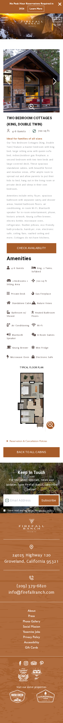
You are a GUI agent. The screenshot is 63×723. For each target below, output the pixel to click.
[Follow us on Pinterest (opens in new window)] (41, 663)
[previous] (8, 82)
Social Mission (31, 626)
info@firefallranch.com (31, 592)
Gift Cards (31, 647)
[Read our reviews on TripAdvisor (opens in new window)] (34, 663)
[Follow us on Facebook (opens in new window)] (20, 663)
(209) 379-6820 (31, 586)
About (31, 611)
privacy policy (46, 510)
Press (31, 616)
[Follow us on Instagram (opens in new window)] (26, 663)
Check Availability (31, 248)
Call (59, 24)
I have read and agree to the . (30, 510)
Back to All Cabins (31, 452)
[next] (54, 82)
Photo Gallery (31, 621)
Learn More (36, 8)
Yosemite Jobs (31, 632)
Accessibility (31, 642)
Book (57, 19)
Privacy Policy (31, 637)
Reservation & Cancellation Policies (28, 441)
